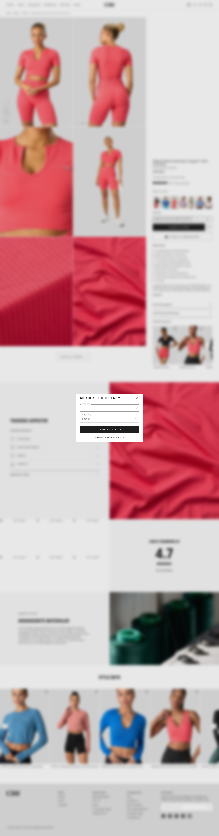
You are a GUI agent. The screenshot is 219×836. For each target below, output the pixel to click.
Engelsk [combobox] (86, 418)
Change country (109, 429)
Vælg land (86, 404)
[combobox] (109, 408)
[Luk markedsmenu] (137, 398)
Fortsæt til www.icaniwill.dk (109, 437)
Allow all (186, 804)
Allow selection (187, 812)
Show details (155, 830)
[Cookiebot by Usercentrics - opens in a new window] (19, 830)
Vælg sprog (86, 415)
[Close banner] (214, 801)
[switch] (85, 830)
